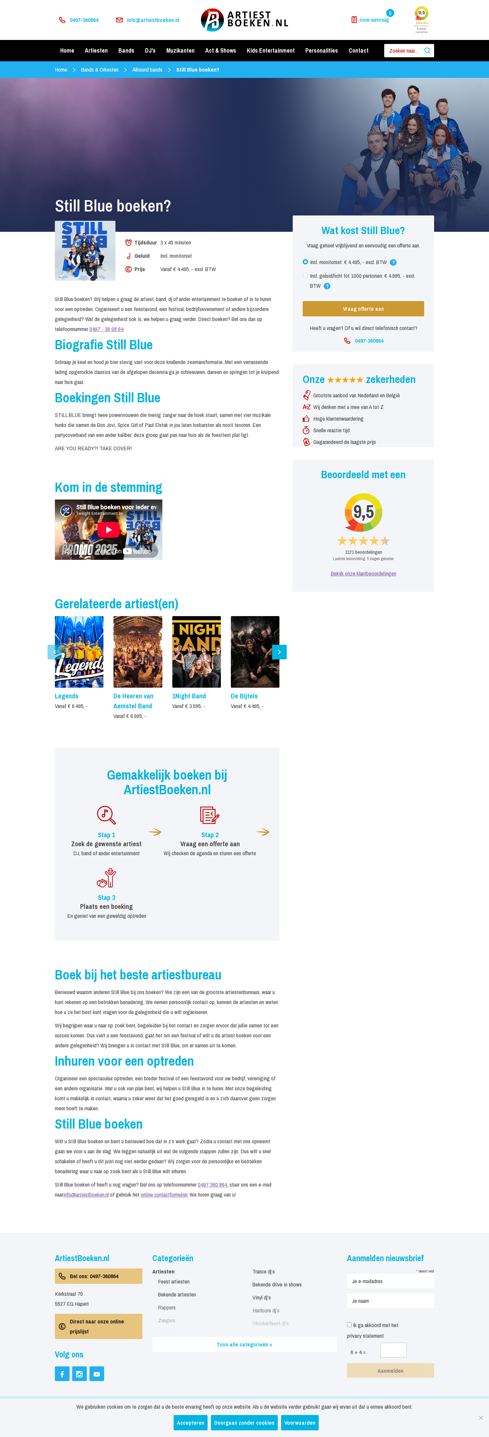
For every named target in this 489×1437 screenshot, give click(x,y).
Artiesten (96, 50)
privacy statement (365, 1335)
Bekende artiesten (177, 1294)
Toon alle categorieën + (244, 1344)
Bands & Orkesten (99, 69)
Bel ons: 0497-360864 (94, 1276)
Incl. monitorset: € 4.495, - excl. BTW (352, 263)
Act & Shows (220, 50)
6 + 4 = (358, 1352)
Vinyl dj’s (261, 1297)
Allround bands (147, 69)
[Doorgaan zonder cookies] (480, 1417)
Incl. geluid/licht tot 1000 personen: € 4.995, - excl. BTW (362, 282)
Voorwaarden (299, 1422)
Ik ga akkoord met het (372, 1330)
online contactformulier (164, 1194)
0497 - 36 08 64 (106, 329)
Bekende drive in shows (277, 1284)
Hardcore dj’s (265, 1310)
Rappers (167, 1307)
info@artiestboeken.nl (153, 20)
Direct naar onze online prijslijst (97, 1326)
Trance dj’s (263, 1271)
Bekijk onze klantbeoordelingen (363, 573)
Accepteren (190, 1422)
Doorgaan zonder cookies (244, 1422)
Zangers (166, 1320)
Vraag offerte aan (363, 308)
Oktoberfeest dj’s (270, 1323)
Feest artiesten (174, 1281)
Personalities (321, 50)
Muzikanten (180, 50)
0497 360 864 (212, 1184)
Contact (359, 50)
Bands (126, 50)
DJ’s (150, 50)
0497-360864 (84, 20)
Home (67, 50)
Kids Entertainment (271, 50)
